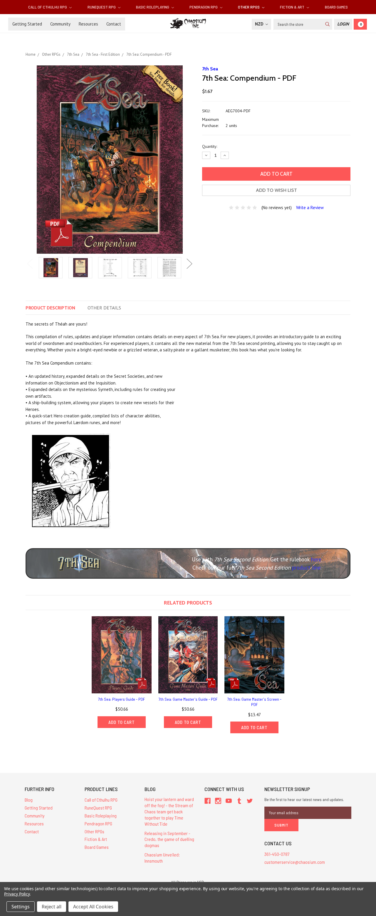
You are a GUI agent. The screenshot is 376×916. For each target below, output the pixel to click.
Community (60, 24)
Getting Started (27, 24)
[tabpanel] (51, 268)
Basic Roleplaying (153, 6)
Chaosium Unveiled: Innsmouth (162, 857)
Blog (29, 799)
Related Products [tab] (188, 602)
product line (306, 567)
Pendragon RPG (204, 6)
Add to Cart (121, 722)
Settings (20, 906)
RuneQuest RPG (102, 6)
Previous (30, 264)
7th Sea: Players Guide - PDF (121, 699)
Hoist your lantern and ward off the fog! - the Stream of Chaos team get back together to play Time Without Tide (169, 811)
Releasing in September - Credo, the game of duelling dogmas (169, 839)
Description (50, 308)
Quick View (121, 655)
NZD (260, 24)
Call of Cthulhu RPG (48, 6)
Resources (88, 24)
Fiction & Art (292, 6)
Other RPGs (249, 6)
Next (189, 264)
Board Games (336, 6)
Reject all (51, 906)
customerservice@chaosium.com (294, 862)
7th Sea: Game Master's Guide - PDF (188, 699)
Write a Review (310, 207)
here (316, 559)
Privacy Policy (17, 894)
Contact (113, 24)
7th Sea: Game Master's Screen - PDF (254, 702)
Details (104, 308)
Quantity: (209, 146)
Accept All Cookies (93, 906)
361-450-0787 (277, 854)
